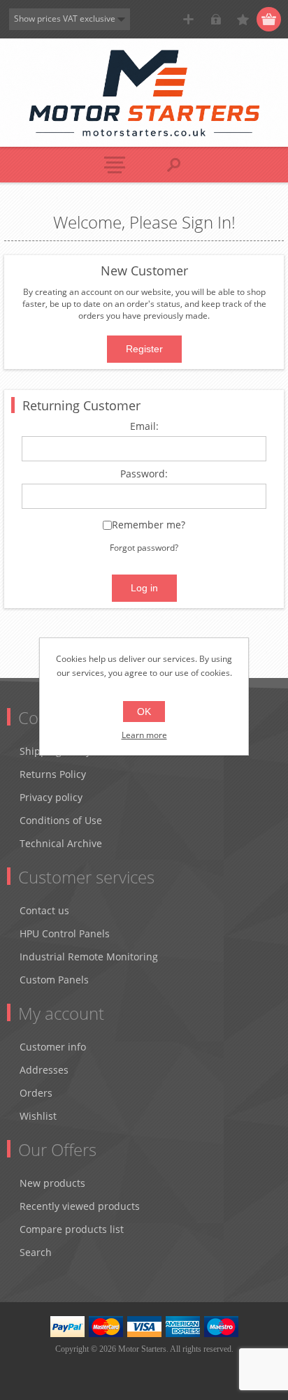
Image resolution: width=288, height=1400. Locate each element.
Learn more (144, 735)
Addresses (44, 1069)
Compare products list (72, 1229)
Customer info (53, 1046)
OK (144, 711)
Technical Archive (61, 843)
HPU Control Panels (65, 933)
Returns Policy (53, 774)
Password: (144, 474)
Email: (144, 427)
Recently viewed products (80, 1206)
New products (52, 1183)
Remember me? (148, 525)
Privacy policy (51, 797)
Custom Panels (54, 979)
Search (36, 1252)
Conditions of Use (61, 820)
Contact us (44, 910)
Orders (36, 1092)
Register (188, 19)
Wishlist (38, 1116)
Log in (215, 19)
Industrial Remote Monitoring (89, 956)
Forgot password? (144, 548)
